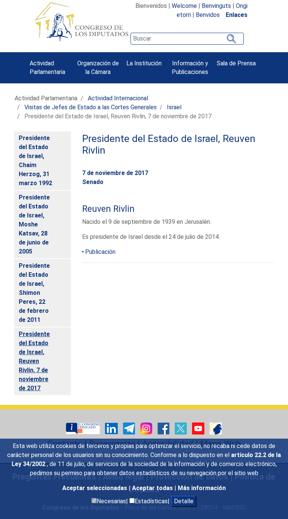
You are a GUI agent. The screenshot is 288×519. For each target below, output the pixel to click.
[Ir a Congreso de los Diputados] (81, 21)
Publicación (100, 251)
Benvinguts (216, 5)
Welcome (184, 5)
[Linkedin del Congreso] (112, 427)
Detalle (184, 501)
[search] (187, 39)
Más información (202, 488)
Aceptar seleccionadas (95, 488)
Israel (174, 107)
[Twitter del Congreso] (181, 427)
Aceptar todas (153, 488)
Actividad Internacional (118, 98)
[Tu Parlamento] (83, 427)
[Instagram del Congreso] (147, 427)
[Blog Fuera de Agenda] (216, 427)
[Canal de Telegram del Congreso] (129, 427)
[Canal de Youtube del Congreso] (199, 427)
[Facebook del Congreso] (164, 427)
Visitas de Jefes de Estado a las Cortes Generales (90, 107)
